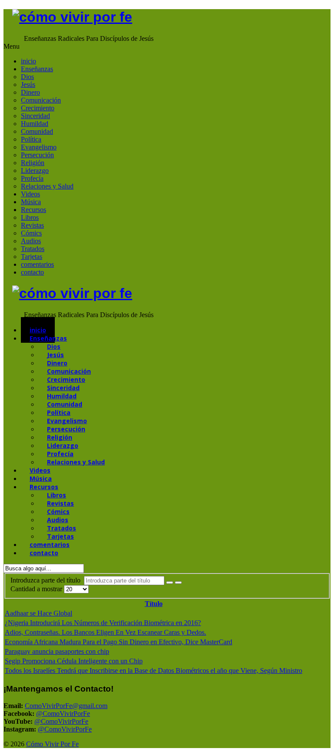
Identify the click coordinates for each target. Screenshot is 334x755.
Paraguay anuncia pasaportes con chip (57, 651)
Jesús (28, 84)
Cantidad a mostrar (37, 589)
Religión (32, 162)
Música (31, 201)
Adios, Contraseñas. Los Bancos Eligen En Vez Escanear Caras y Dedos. (105, 632)
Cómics (31, 233)
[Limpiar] (178, 582)
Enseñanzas (37, 69)
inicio (28, 61)
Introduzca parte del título (47, 580)
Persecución (37, 155)
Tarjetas (31, 256)
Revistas (32, 225)
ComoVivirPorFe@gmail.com (66, 705)
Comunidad (37, 131)
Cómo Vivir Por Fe (52, 744)
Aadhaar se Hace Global (38, 613)
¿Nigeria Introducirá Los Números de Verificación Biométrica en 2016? (103, 622)
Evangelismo (39, 147)
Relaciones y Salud (47, 186)
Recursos (33, 209)
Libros (30, 217)
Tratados (32, 248)
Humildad (34, 123)
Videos (30, 194)
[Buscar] (169, 582)
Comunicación (41, 100)
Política (31, 139)
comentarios (37, 264)
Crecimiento (37, 108)
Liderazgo (35, 170)
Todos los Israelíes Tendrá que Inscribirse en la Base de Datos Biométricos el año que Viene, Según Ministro (153, 670)
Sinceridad (35, 115)
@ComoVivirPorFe (63, 713)
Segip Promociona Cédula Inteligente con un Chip (74, 661)
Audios (31, 241)
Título (154, 603)
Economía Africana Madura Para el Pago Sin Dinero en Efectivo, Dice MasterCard (118, 642)
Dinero (30, 92)
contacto (32, 272)
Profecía (32, 178)
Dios (27, 76)
